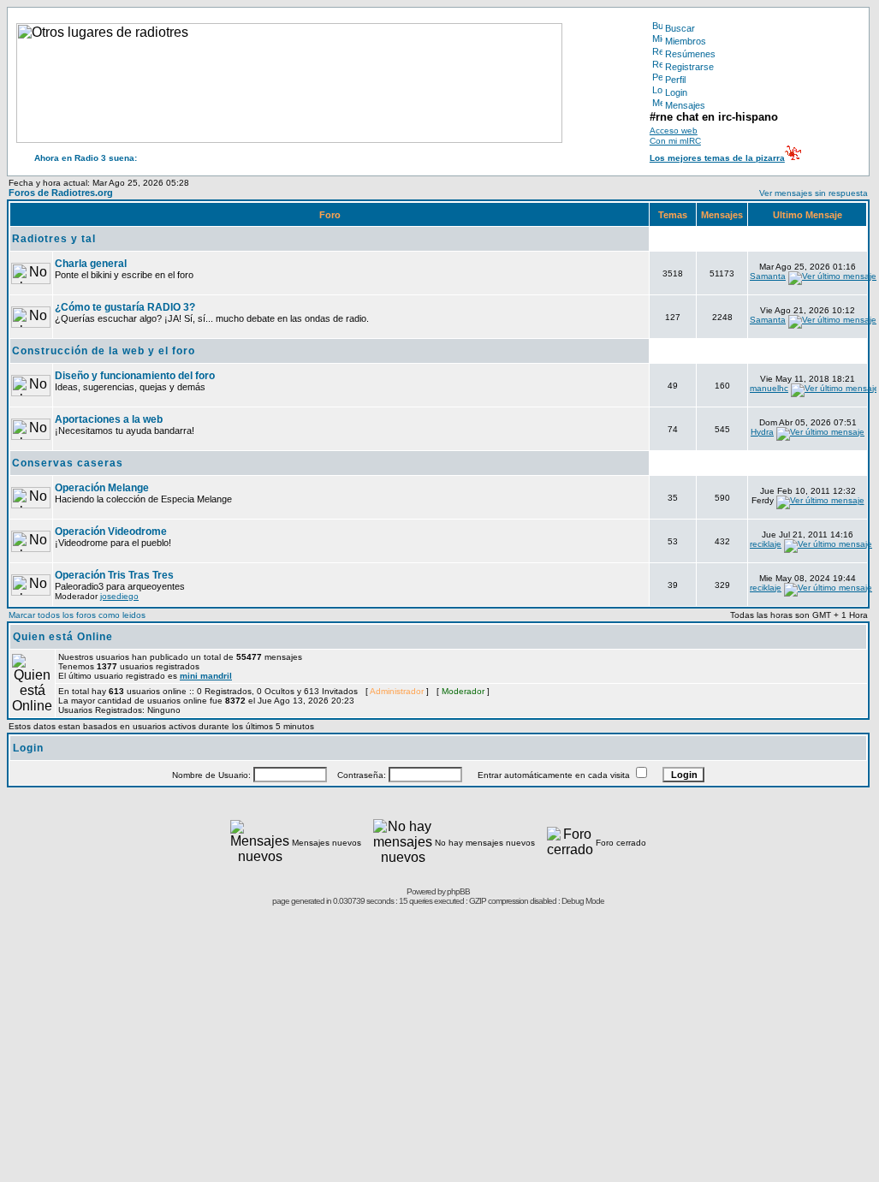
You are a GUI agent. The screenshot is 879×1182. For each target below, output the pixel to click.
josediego (119, 596)
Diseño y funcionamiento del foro (135, 376)
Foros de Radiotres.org (61, 192)
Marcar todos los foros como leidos (77, 615)
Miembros (685, 41)
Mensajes (685, 105)
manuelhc (769, 388)
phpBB (458, 891)
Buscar (680, 28)
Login (676, 92)
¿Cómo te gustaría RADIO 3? (125, 307)
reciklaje (765, 544)
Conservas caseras (67, 463)
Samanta (768, 276)
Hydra (762, 432)
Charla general (91, 264)
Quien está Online (63, 637)
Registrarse (689, 67)
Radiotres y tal (54, 239)
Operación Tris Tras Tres (114, 575)
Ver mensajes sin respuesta (813, 193)
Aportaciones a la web (109, 419)
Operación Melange (102, 488)
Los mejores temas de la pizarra (717, 158)
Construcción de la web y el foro (103, 351)
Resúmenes (690, 54)
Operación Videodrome (111, 532)
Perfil (675, 79)
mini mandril (206, 675)
